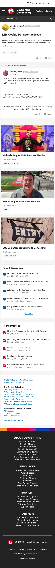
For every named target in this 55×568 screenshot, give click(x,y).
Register (39, 11)
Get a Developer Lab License (27, 457)
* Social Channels (12, 413)
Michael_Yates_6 (26, 367)
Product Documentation (27, 470)
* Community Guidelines (14, 392)
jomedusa (24, 293)
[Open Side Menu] (4, 11)
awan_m (23, 309)
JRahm (22, 342)
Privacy (29, 550)
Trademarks (11, 550)
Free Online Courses (27, 483)
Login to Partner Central (27, 525)
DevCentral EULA (27, 454)
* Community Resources (14, 399)
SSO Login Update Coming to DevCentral (24, 248)
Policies (21, 550)
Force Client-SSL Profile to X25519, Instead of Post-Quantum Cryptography (27, 298)
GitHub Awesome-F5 (13, 420)
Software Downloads (27, 504)
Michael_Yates (16, 72)
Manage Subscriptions (27, 496)
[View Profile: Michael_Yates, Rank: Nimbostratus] (5, 73)
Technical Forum (11, 19)
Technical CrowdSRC (27, 449)
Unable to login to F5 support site (22, 273)
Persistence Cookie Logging (19, 356)
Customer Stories (27, 478)
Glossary (27, 475)
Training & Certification (27, 486)
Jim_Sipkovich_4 (17, 26)
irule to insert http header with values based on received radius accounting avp (28, 282)
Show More (9, 46)
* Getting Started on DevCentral (18, 389)
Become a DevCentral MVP (27, 459)
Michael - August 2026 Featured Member (24, 156)
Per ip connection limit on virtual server (24, 307)
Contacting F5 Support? (14, 382)
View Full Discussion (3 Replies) (15, 66)
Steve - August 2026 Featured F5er (21, 202)
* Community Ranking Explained (18, 397)
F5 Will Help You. (18, 380)
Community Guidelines (27, 452)
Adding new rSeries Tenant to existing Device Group (27, 290)
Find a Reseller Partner (27, 517)
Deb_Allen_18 (24, 351)
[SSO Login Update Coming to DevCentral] (27, 231)
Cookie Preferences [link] (27, 558)
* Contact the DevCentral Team (18, 401)
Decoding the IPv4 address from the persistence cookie (28, 339)
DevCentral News (9, 159)
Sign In (49, 11)
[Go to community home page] (19, 11)
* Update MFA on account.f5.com (19, 404)
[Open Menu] (51, 19)
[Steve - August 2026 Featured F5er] (27, 184)
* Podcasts (9, 411)
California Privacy (41, 550)
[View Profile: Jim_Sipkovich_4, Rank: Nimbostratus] (5, 27)
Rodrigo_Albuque (27, 334)
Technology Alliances (27, 520)
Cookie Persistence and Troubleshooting (25, 364)
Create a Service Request (28, 502)
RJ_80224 (23, 359)
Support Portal (27, 507)
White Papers (27, 473)
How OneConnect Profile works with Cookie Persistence (26, 331)
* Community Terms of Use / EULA (19, 394)
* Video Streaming (12, 416)
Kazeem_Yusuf (26, 284)
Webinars (27, 480)
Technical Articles (27, 447)
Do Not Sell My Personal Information (27, 554)
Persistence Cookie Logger (19, 348)
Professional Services (27, 499)
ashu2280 (24, 276)
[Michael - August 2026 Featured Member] (27, 138)
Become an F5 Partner (27, 523)
